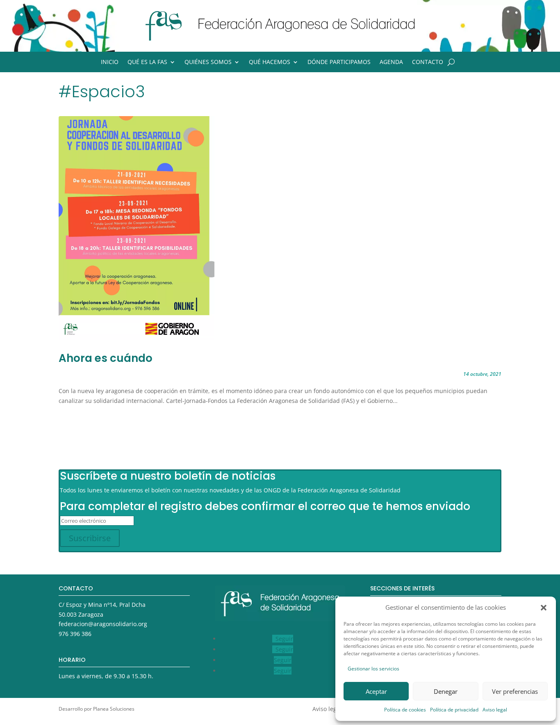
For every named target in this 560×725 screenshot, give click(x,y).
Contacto (427, 62)
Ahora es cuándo (106, 358)
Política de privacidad (454, 709)
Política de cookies (405, 709)
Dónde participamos (339, 62)
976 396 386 (75, 634)
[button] (544, 608)
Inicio (109, 62)
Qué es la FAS (147, 62)
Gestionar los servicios (373, 668)
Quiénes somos (208, 62)
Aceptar (376, 691)
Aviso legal (495, 709)
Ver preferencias (515, 691)
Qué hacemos (269, 62)
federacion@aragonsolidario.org (103, 624)
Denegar (446, 691)
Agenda (391, 62)
